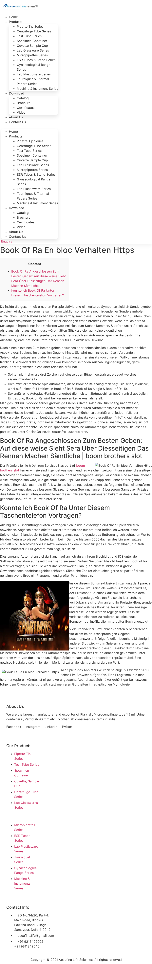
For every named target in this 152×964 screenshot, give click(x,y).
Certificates (25, 108)
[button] (29, 126)
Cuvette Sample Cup (32, 46)
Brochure (23, 103)
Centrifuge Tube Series (34, 31)
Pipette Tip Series (30, 26)
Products (15, 22)
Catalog (23, 98)
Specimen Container (32, 41)
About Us (16, 232)
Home (13, 131)
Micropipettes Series (32, 55)
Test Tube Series (29, 36)
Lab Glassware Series (33, 50)
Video (21, 227)
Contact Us (17, 122)
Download (16, 93)
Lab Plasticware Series (34, 74)
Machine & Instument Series (37, 89)
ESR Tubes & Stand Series (36, 60)
